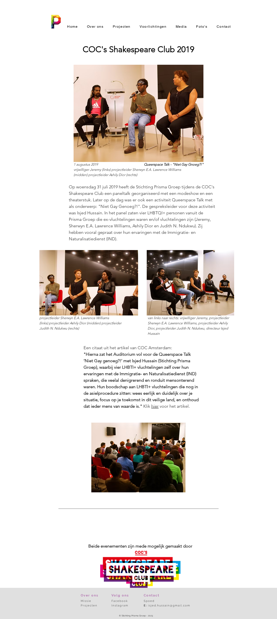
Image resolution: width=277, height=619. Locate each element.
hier (155, 406)
